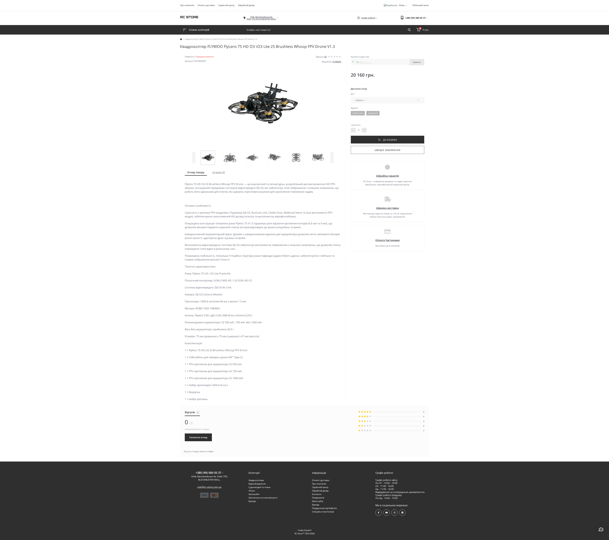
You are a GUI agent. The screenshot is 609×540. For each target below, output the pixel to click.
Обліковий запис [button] (420, 5)
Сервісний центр (226, 5)
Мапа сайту (317, 501)
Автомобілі (254, 494)
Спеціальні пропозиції (323, 511)
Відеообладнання (257, 483)
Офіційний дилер (246, 5)
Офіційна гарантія (387, 176)
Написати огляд (198, 437)
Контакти (316, 494)
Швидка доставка (387, 208)
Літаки (252, 490)
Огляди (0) (218, 172)
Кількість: (356, 125)
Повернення (318, 497)
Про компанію (187, 5)
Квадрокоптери (256, 480)
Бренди (252, 501)
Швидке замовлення (387, 150)
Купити (417, 62)
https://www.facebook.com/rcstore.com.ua (378, 512)
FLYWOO (337, 61)
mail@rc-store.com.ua (209, 486)
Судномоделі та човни (259, 487)
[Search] (409, 30)
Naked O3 (373, 113)
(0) (325, 56)
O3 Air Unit (358, 113)
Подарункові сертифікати (324, 508)
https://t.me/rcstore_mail (402, 512)
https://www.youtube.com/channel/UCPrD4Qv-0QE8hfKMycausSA (386, 512)
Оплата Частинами (387, 240)
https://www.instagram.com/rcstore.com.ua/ (394, 512)
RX (353, 94)
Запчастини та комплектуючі (263, 497)
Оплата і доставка (206, 5)
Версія (354, 108)
